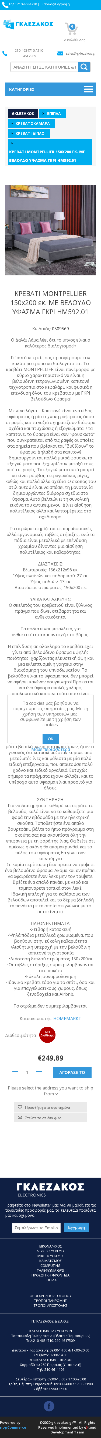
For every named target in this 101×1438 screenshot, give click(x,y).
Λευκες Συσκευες (51, 1251)
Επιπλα (51, 1280)
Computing (50, 1265)
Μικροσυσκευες (50, 1255)
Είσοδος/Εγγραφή (55, 4)
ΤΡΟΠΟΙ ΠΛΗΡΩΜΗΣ (50, 1300)
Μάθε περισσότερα (50, 749)
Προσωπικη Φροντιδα (50, 1275)
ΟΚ (50, 739)
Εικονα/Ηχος (50, 1246)
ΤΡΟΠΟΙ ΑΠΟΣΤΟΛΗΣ (50, 1305)
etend (90, 1427)
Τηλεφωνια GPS (50, 1270)
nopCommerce (13, 1427)
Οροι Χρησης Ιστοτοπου (50, 1295)
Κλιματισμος (50, 1260)
